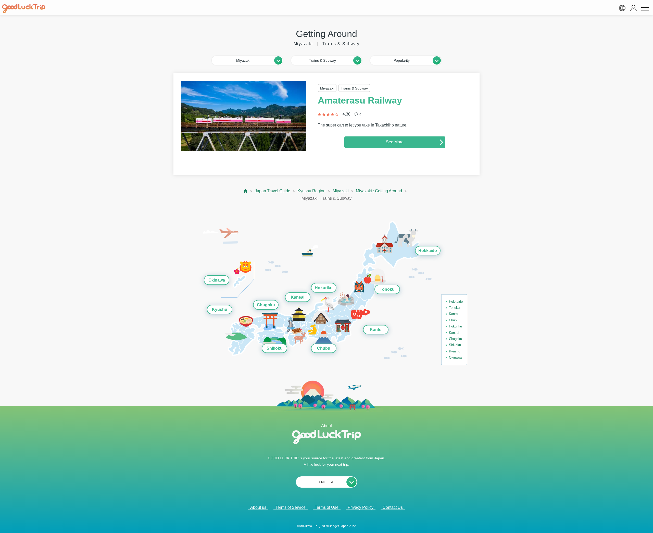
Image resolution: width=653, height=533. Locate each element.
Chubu (323, 348)
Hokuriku (324, 288)
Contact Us (393, 507)
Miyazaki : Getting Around (379, 191)
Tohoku (387, 289)
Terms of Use (326, 507)
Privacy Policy (360, 507)
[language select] (622, 8)
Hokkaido (427, 250)
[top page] (246, 191)
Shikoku (275, 348)
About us (258, 507)
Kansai (297, 297)
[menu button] (645, 8)
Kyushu (219, 309)
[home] (23, 8)
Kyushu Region (311, 191)
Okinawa (216, 280)
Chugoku (266, 305)
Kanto (376, 329)
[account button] (633, 8)
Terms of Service (290, 507)
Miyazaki (341, 191)
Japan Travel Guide (272, 191)
